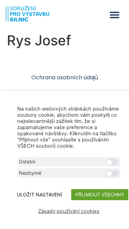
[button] (114, 15)
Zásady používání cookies (68, 211)
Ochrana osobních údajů (64, 77)
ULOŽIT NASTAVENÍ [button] (39, 194)
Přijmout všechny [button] (99, 194)
